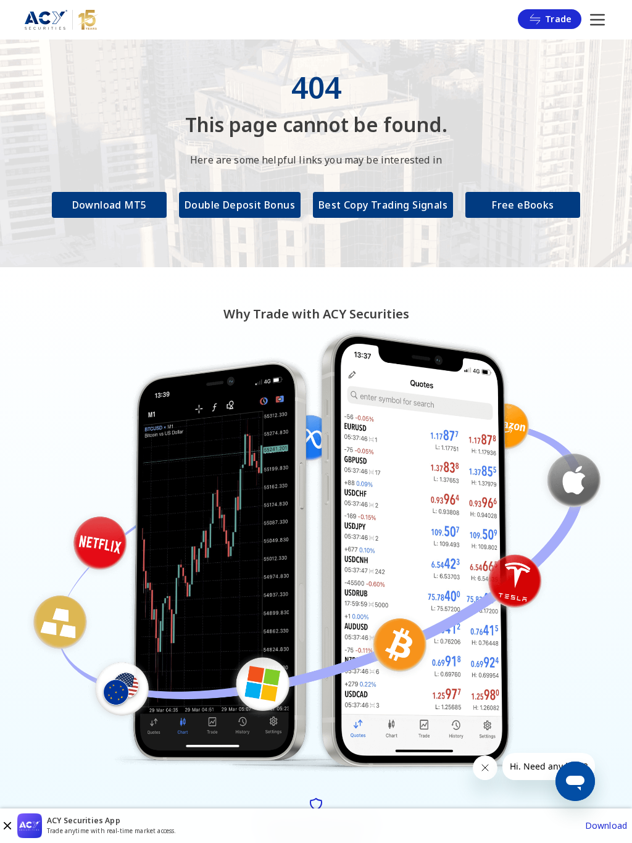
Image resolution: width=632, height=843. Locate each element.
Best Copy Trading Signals (382, 205)
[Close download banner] (7, 826)
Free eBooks (522, 205)
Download (606, 825)
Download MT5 (109, 205)
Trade (558, 19)
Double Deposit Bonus (240, 205)
